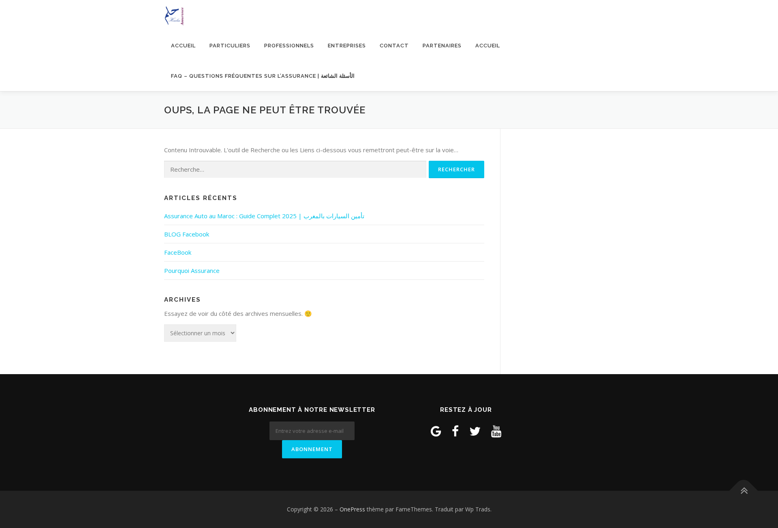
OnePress (352, 509)
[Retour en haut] (743, 490)
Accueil (183, 46)
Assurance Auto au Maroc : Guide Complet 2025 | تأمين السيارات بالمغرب (264, 216)
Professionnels (289, 46)
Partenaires (442, 46)
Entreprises (347, 46)
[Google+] (436, 431)
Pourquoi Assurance (192, 270)
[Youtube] (496, 431)
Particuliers (229, 46)
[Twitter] (475, 431)
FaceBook (177, 252)
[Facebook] (455, 431)
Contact (394, 46)
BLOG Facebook (186, 234)
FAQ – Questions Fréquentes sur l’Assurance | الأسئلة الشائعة (263, 76)
